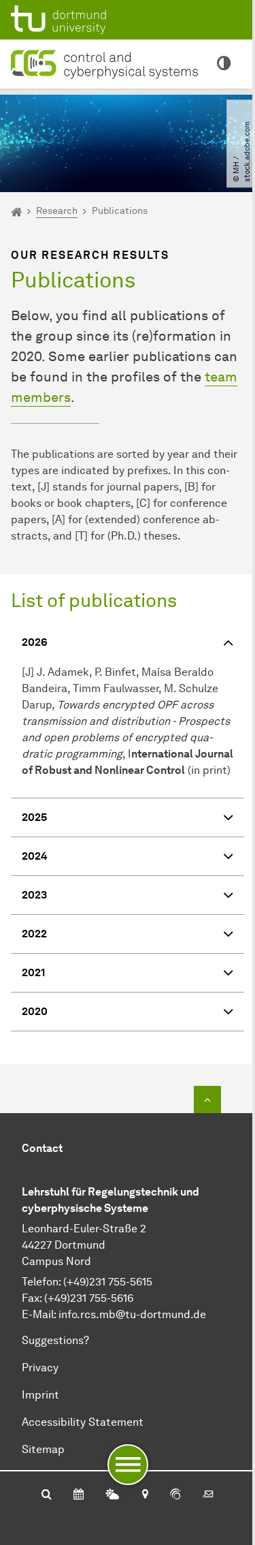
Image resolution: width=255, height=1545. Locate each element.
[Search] (47, 1495)
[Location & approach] (144, 1495)
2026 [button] (35, 642)
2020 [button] (35, 1011)
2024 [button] (35, 855)
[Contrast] (223, 64)
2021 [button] (33, 972)
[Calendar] (79, 1495)
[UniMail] (208, 1495)
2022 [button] (34, 933)
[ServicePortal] (175, 1495)
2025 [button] (34, 817)
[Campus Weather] (112, 1495)
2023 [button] (34, 894)
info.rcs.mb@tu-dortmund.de (132, 1314)
